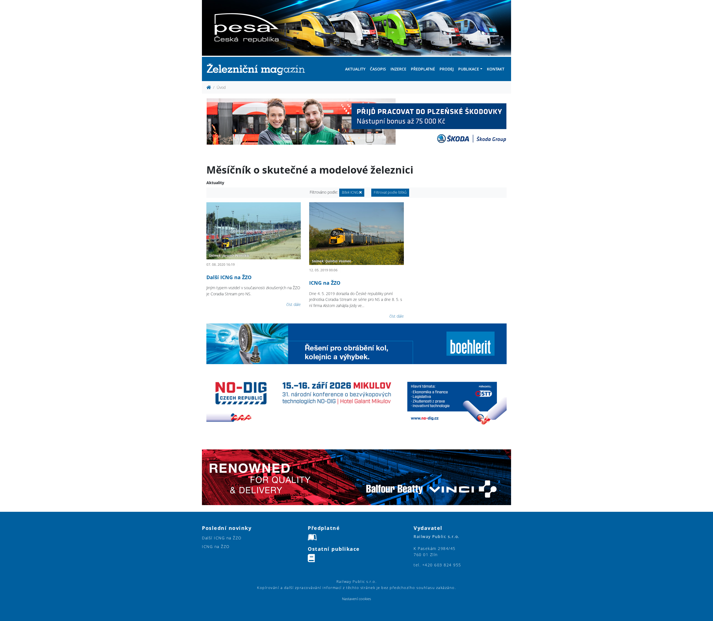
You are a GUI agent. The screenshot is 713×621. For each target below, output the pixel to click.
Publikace (468, 69)
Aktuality (355, 69)
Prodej (446, 69)
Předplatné (423, 69)
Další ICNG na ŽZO (228, 277)
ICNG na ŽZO (324, 282)
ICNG (350, 192)
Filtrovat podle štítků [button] (390, 192)
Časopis (378, 69)
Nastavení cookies (356, 598)
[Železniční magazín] (258, 69)
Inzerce (398, 69)
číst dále (293, 304)
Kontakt (495, 69)
